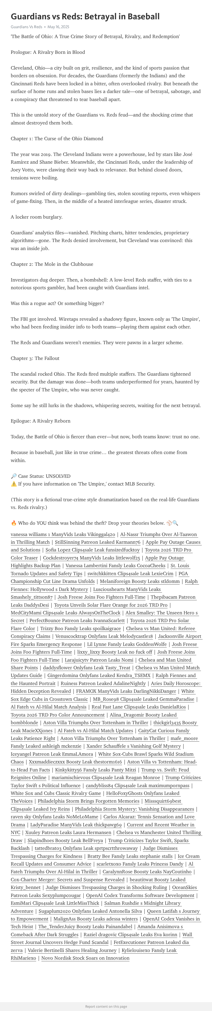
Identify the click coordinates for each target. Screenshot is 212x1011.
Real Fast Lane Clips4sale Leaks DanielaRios (139, 707)
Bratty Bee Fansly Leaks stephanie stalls (130, 856)
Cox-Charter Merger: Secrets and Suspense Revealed (67, 880)
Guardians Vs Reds (26, 26)
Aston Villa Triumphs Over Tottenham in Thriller (95, 723)
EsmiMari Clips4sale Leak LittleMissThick (55, 903)
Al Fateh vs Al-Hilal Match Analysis (48, 707)
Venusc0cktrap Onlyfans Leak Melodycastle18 (104, 636)
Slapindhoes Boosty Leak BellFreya (65, 840)
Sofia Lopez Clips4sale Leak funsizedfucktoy (93, 550)
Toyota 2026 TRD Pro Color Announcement (58, 715)
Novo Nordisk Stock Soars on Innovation (85, 958)
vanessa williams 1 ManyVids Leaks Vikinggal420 (63, 534)
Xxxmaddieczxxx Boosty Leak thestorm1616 (75, 762)
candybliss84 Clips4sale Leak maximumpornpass (137, 785)
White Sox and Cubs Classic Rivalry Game (56, 793)
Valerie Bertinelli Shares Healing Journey (72, 950)
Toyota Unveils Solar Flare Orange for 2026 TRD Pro (111, 605)
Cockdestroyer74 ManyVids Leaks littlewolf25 (91, 558)
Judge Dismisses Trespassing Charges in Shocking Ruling (106, 887)
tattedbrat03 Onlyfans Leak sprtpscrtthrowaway (86, 848)
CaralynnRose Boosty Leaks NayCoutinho (147, 872)
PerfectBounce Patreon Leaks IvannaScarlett (77, 620)
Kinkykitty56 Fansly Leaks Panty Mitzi (95, 770)
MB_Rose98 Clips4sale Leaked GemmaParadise (143, 699)
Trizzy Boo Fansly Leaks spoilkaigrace (80, 628)
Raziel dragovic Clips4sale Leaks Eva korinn (130, 935)
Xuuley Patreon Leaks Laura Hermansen (68, 832)
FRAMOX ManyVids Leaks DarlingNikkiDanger (126, 691)
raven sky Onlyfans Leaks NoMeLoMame (54, 817)
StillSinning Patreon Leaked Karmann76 (98, 542)
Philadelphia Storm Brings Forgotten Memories (88, 801)
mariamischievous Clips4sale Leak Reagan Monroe (106, 777)
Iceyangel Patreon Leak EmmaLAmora (52, 754)
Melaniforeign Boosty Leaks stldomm (140, 581)
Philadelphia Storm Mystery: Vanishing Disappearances (134, 809)
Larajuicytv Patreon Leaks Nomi (99, 660)
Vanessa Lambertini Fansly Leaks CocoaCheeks (115, 565)
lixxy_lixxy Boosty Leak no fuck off (114, 652)
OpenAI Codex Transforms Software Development (140, 895)
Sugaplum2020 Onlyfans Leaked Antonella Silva (90, 911)
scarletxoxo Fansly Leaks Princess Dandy (140, 864)
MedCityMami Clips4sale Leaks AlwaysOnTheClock (65, 613)
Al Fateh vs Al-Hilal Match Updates (95, 731)
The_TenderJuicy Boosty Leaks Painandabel (85, 927)
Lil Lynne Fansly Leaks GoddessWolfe (127, 644)
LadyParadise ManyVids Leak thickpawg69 (76, 825)
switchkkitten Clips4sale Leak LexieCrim (130, 573)
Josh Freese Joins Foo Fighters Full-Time (101, 597)
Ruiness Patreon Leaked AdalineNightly (103, 683)
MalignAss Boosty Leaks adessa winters (96, 919)
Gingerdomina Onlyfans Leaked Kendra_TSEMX (98, 675)
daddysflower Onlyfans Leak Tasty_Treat (86, 668)
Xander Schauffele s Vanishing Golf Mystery (134, 746)
